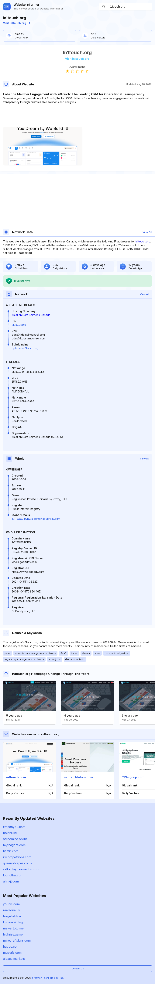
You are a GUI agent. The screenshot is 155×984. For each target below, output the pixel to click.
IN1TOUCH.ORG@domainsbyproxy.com (36, 518)
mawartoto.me (13, 928)
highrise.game (13, 934)
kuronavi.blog (13, 922)
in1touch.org (143, 241)
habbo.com (11, 946)
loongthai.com (13, 875)
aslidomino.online (15, 839)
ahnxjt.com (11, 881)
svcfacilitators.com (78, 777)
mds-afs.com (12, 952)
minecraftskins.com (17, 940)
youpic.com (11, 904)
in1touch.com (16, 777)
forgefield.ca (12, 916)
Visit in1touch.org (14, 23)
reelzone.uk (11, 910)
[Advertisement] (77, 115)
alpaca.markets (14, 959)
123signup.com (133, 777)
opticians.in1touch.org (25, 348)
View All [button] (147, 232)
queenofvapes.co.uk (17, 863)
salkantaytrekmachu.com (21, 869)
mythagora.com (14, 845)
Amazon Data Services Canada (31, 315)
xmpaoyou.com (14, 827)
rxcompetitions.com (17, 857)
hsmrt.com (10, 851)
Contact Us (77, 968)
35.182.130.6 (19, 324)
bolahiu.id (10, 833)
